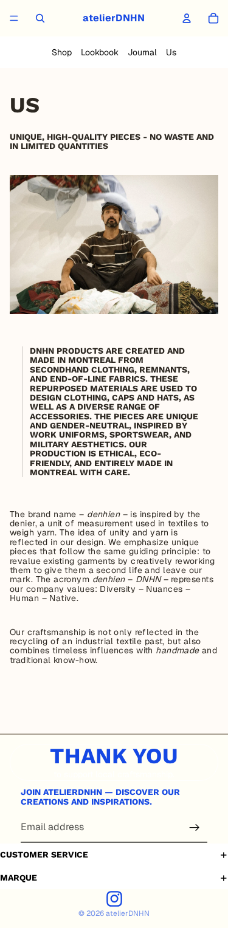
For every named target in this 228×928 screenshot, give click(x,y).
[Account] (186, 18)
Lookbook (100, 52)
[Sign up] (194, 827)
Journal (142, 52)
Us (171, 52)
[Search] (40, 18)
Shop (62, 52)
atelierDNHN (128, 913)
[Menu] (14, 18)
